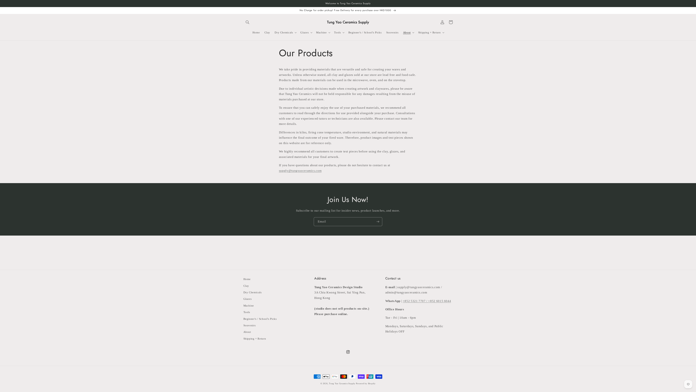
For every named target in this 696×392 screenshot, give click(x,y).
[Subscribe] (378, 221)
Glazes (247, 298)
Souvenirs (249, 325)
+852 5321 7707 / (415, 301)
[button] (247, 22)
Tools (246, 312)
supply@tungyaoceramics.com (300, 170)
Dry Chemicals (252, 292)
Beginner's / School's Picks (260, 318)
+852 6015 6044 (439, 301)
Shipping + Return (254, 338)
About (247, 331)
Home (247, 279)
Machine (248, 305)
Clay (246, 285)
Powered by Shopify (366, 384)
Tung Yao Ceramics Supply (342, 384)
